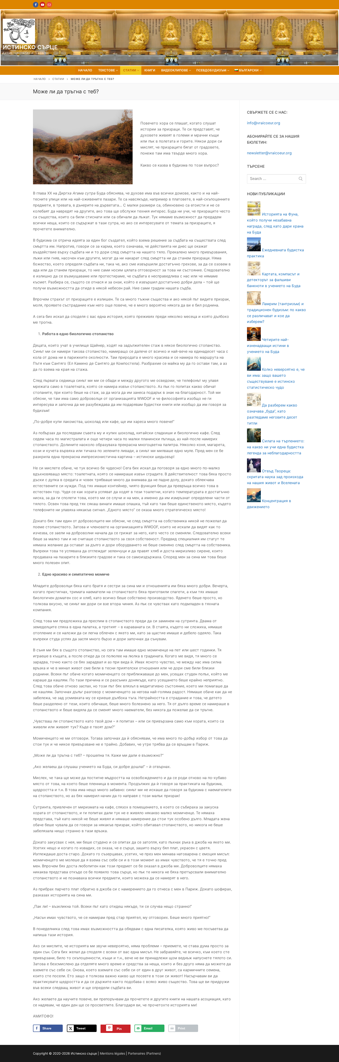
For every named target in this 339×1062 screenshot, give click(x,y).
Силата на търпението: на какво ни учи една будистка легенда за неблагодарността (275, 447)
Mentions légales (112, 1053)
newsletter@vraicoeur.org (269, 153)
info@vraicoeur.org (263, 123)
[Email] (49, 4)
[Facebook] (35, 4)
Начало (40, 79)
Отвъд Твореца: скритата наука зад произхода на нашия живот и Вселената (275, 477)
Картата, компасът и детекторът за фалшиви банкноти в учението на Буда (273, 280)
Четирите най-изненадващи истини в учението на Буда (268, 345)
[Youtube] (42, 4)
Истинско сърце (30, 47)
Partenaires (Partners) (144, 1053)
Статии (58, 79)
